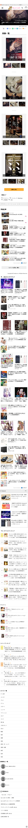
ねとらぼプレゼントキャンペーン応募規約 (10, 800)
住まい (2, 728)
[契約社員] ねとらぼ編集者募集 (8, 804)
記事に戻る (14, 189)
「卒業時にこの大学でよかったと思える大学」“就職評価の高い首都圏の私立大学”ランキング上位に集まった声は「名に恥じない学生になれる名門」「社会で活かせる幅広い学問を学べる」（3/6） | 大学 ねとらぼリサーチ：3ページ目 (15, 659)
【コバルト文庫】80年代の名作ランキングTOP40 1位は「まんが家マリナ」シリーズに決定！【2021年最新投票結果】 (18, 536)
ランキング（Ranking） (17, 198)
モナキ (7, 785)
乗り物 (2, 722)
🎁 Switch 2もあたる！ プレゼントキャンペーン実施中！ (11, 4)
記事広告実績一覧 (5, 816)
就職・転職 (3, 747)
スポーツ (3, 706)
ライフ (2, 719)
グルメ (2, 700)
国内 (2, 734)
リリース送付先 (4, 810)
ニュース (3, 709)
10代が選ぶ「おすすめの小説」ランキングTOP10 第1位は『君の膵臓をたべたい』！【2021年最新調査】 (18, 550)
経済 (2, 753)
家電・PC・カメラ (5, 744)
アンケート (6, 198)
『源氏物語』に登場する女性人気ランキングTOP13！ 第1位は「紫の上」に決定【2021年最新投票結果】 (18, 590)
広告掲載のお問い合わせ (6, 813)
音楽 (2, 756)
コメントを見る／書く (14, 267)
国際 (2, 738)
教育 (2, 750)
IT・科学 (3, 694)
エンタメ (3, 697)
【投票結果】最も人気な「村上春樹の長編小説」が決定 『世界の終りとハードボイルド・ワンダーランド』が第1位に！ (18, 597)
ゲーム (2, 703)
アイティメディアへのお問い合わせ (9, 807)
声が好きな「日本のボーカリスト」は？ (14, 609)
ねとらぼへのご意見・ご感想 (7, 797)
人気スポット (4, 725)
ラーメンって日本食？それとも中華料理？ (15, 621)
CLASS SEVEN (9, 778)
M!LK (7, 772)
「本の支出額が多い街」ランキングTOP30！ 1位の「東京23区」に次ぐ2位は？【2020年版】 (17, 543)
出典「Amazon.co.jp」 (23, 26)
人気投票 (5, 200)
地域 (2, 741)
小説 (11, 200)
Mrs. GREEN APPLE (10, 766)
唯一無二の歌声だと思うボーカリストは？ (15, 635)
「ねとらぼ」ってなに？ (6, 794)
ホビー (2, 715)
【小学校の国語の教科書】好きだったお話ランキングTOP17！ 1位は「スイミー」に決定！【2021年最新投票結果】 (18, 576)
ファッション (4, 712)
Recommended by (17, 263)
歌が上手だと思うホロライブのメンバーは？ (15, 615)
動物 (2, 731)
